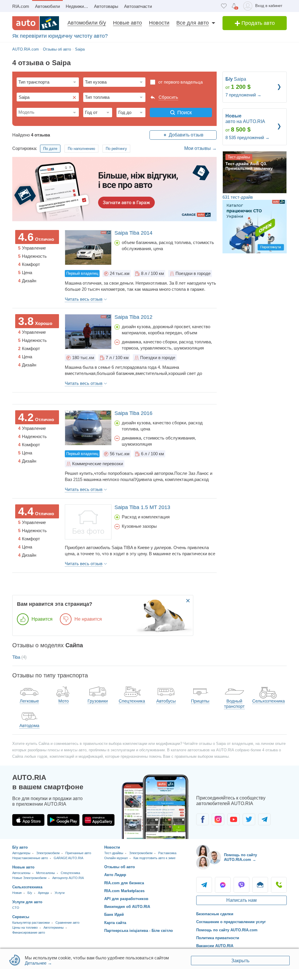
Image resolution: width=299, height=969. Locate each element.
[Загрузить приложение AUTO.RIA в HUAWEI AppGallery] (98, 820)
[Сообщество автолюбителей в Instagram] (218, 819)
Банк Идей (114, 914)
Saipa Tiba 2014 (133, 233)
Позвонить (279, 885)
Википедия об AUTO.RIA (127, 906)
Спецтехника (70, 873)
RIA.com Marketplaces (124, 891)
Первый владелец (82, 273)
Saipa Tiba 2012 (133, 317)
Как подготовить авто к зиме (154, 858)
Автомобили (47, 6)
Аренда (43, 892)
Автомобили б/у (86, 23)
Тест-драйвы (113, 853)
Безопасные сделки (214, 914)
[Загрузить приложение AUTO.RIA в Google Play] (63, 820)
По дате (50, 148)
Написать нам (241, 900)
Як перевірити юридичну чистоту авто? (60, 36)
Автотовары (106, 6)
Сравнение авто (67, 922)
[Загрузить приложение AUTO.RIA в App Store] (28, 820)
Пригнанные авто (78, 853)
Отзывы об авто (119, 867)
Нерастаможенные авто (30, 858)
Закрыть (240, 960)
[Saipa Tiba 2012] (88, 331)
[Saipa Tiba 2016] (88, 427)
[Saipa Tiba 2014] (88, 247)
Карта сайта (115, 922)
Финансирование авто (28, 932)
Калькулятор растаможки (31, 922)
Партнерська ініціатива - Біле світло (138, 930)
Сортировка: (24, 148)
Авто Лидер (115, 875)
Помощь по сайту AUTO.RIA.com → (240, 857)
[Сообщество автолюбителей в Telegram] (264, 819)
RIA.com (20, 6)
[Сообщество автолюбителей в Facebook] (202, 819)
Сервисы (20, 917)
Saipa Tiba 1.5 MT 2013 (142, 507)
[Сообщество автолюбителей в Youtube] (233, 819)
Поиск (184, 112)
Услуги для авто (27, 902)
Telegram (204, 885)
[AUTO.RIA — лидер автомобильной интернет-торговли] (35, 23)
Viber (241, 885)
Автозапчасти (138, 6)
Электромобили (48, 853)
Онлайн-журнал (116, 858)
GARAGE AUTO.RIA (68, 858)
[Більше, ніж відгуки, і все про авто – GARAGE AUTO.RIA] (114, 188)
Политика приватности (217, 938)
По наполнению (81, 148)
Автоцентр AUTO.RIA (68, 878)
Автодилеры (21, 853)
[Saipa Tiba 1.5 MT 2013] (88, 521)
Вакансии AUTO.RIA (214, 946)
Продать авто (257, 23)
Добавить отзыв (186, 134)
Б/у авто (20, 847)
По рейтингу (116, 148)
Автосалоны (21, 873)
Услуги (60, 892)
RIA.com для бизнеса (124, 883)
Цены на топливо (25, 927)
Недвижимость (78, 6)
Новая (17, 892)
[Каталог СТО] (254, 226)
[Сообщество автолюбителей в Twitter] (249, 819)
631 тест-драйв (237, 197)
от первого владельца (180, 81)
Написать (260, 885)
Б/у (29, 892)
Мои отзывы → (200, 148)
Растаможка (167, 853)
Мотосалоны (45, 873)
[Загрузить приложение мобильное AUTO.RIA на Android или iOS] (155, 806)
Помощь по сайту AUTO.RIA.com (227, 930)
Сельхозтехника (27, 887)
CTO (15, 907)
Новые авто (127, 23)
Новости (159, 23)
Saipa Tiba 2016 (133, 413)
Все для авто (192, 23)
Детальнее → (38, 963)
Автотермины (54, 927)
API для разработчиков (126, 899)
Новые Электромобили (29, 878)
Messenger (223, 885)
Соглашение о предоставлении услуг (231, 922)
